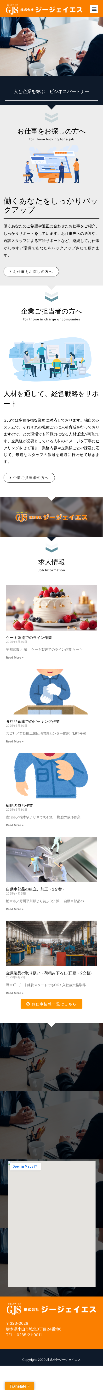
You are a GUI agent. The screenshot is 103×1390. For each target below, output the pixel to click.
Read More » (15, 657)
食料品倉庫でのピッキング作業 (33, 721)
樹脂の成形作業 (19, 805)
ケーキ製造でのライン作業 (29, 637)
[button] (94, 9)
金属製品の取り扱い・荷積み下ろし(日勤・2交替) (49, 973)
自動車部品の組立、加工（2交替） (36, 889)
